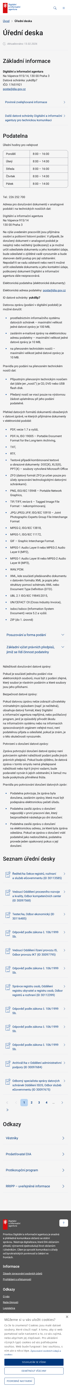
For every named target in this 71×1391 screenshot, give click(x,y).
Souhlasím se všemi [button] (34, 1362)
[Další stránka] (62, 1102)
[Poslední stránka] (7, 1110)
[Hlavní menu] (63, 8)
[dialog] (35, 1352)
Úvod (6, 21)
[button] (20, 1381)
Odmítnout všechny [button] (33, 1370)
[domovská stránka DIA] (11, 8)
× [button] (67, 1317)
